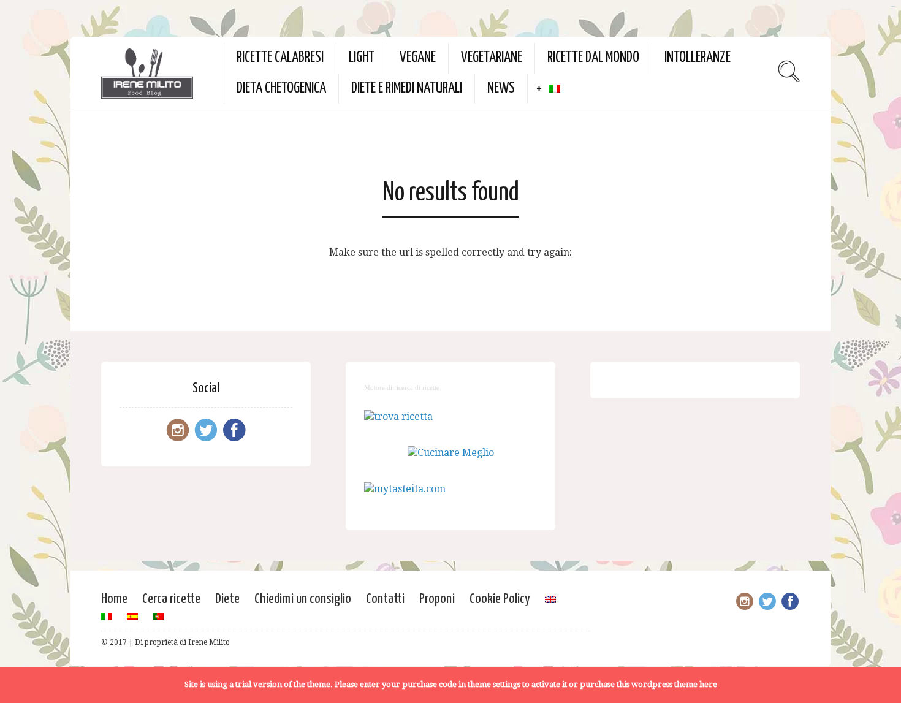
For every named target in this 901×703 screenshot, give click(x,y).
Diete (227, 599)
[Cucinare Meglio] (451, 452)
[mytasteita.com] (405, 489)
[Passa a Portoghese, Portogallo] (158, 616)
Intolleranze (697, 58)
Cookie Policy (500, 599)
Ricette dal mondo (593, 58)
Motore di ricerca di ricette (401, 387)
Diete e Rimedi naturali (406, 89)
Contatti (385, 599)
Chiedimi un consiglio (302, 599)
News (501, 89)
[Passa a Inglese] (550, 599)
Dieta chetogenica (281, 89)
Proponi (437, 599)
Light (361, 58)
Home (114, 599)
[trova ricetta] (398, 416)
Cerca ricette (171, 599)
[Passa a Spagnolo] (132, 616)
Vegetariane (491, 58)
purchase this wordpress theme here (648, 684)
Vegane (418, 58)
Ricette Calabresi (280, 58)
